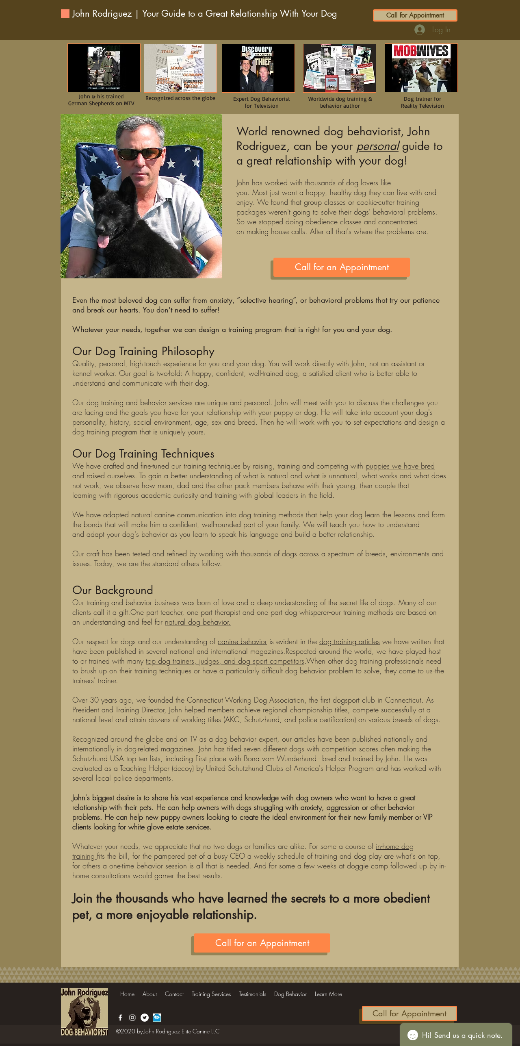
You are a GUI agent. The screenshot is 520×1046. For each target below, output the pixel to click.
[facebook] (120, 1017)
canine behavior (242, 641)
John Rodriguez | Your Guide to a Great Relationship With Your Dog (204, 13)
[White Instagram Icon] (132, 1017)
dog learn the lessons (382, 514)
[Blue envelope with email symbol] (157, 1017)
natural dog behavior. (198, 622)
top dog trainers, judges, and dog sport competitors (225, 661)
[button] (211, 994)
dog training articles (349, 641)
